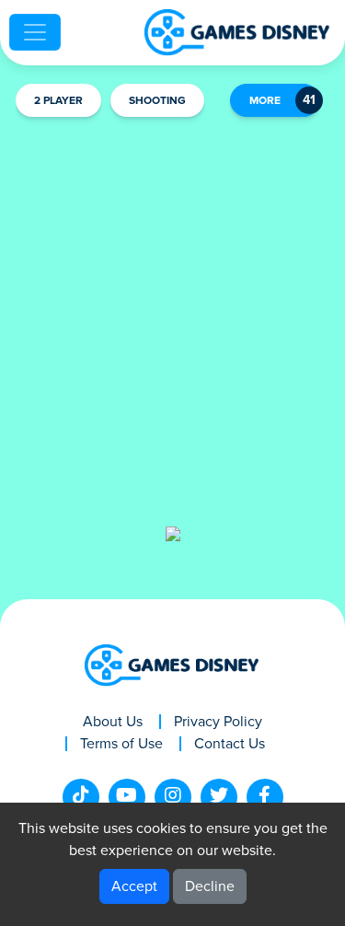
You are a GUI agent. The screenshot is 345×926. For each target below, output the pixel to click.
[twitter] (219, 797)
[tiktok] (81, 797)
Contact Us (229, 743)
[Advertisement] (172, 307)
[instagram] (173, 797)
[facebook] (265, 797)
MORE (265, 101)
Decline (210, 886)
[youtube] (127, 797)
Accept (134, 886)
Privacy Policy (218, 721)
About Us (113, 721)
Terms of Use (121, 743)
